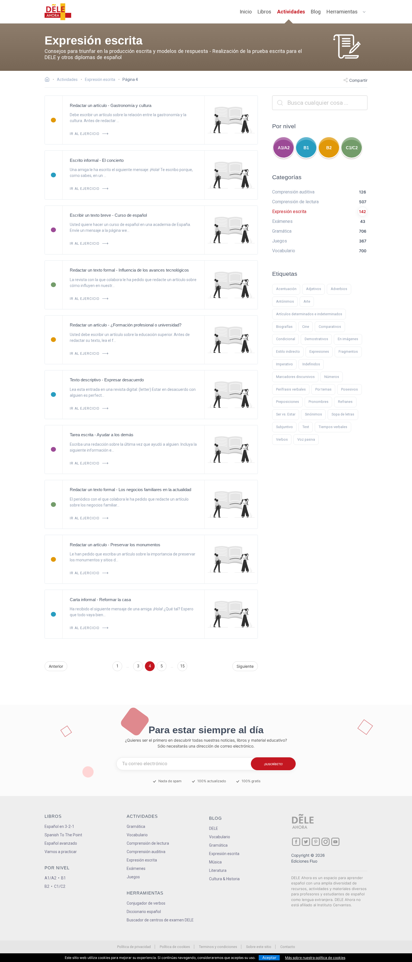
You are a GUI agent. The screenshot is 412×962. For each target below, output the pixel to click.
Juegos (133, 877)
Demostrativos (316, 339)
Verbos (282, 439)
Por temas (323, 389)
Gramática (136, 826)
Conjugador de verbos (146, 903)
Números (331, 377)
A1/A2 (284, 147)
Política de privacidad (134, 947)
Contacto (287, 947)
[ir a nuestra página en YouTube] (335, 842)
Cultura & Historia (224, 879)
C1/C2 (352, 147)
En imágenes (348, 339)
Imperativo (284, 364)
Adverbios (339, 289)
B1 (306, 147)
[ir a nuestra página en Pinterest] (316, 842)
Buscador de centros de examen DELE (160, 920)
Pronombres (318, 402)
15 (182, 666)
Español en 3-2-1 (59, 826)
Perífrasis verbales (291, 389)
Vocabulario (137, 835)
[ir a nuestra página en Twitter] (306, 842)
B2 (329, 147)
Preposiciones (287, 402)
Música (215, 862)
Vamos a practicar (61, 851)
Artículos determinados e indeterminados (309, 314)
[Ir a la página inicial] (49, 80)
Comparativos (330, 326)
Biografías (284, 326)
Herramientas (342, 12)
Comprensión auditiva (146, 851)
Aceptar (269, 957)
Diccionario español (144, 911)
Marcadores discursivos (295, 377)
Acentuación (286, 289)
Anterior (56, 666)
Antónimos (285, 301)
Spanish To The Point (63, 835)
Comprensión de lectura (148, 843)
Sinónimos (313, 414)
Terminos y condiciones (218, 947)
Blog (316, 12)
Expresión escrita (142, 860)
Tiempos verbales (333, 427)
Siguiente (245, 666)
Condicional (285, 339)
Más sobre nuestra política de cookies (315, 958)
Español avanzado (61, 843)
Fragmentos (348, 351)
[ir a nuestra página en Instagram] (325, 842)
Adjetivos (313, 289)
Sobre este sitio (258, 947)
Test (305, 427)
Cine (305, 326)
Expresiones (319, 351)
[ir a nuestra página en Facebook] (296, 842)
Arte (307, 301)
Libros (264, 12)
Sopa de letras (343, 414)
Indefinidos (311, 364)
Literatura (217, 870)
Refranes (345, 402)
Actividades (291, 12)
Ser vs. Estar (285, 414)
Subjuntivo (284, 427)
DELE (213, 828)
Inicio (246, 12)
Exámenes (136, 868)
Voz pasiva (306, 439)
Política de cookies (175, 947)
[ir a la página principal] (58, 11)
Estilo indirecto (288, 351)
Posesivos (349, 389)
